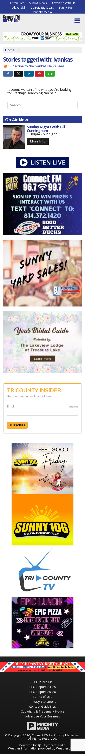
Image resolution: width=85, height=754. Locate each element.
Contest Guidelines (42, 706)
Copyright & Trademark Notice (42, 711)
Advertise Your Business (42, 716)
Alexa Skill (18, 7)
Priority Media (42, 12)
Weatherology (66, 748)
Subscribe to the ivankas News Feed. (36, 66)
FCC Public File (43, 682)
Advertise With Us (63, 3)
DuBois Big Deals (42, 7)
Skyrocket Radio (53, 745)
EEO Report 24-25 (42, 687)
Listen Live (17, 3)
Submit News (38, 3)
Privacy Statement (43, 701)
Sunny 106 (66, 7)
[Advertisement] (42, 36)
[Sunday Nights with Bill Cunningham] (14, 137)
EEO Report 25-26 (42, 692)
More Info (38, 141)
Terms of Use (42, 696)
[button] (77, 21)
